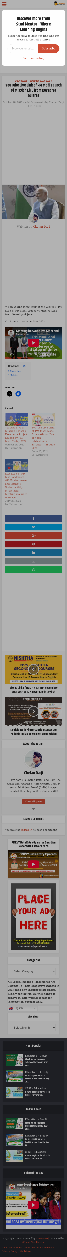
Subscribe (48, 48)
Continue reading (33, 58)
